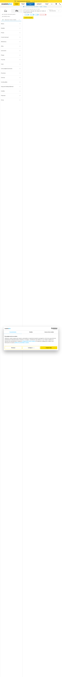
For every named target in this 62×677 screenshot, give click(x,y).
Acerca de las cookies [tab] (49, 332)
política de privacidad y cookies (22, 342)
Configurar (30, 347)
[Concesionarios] (56, 4)
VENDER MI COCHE (23, 4)
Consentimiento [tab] (12, 332)
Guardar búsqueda (28, 17)
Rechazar (13, 347)
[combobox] (49, 11)
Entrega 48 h (6, 16)
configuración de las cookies (28, 341)
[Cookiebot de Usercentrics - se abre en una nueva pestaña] (52, 328)
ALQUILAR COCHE (46, 4)
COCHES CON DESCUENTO (39, 4)
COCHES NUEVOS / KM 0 (30, 4)
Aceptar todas (49, 347)
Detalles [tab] (31, 332)
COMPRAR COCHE (16, 4)
